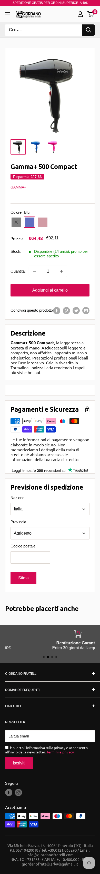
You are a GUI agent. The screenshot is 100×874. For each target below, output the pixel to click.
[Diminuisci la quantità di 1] (34, 271)
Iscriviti (19, 763)
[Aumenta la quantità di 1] (61, 271)
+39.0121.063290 (62, 850)
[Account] (80, 14)
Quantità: (18, 271)
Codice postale (23, 546)
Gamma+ (18, 187)
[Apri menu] (7, 14)
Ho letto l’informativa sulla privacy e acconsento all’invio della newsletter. (46, 749)
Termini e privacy (60, 752)
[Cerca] (88, 30)
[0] (90, 14)
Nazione (17, 497)
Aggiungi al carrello (50, 290)
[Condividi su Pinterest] (66, 310)
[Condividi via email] (85, 310)
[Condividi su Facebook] (56, 310)
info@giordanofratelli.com (50, 854)
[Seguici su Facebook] (8, 792)
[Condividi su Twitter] (76, 310)
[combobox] (43, 30)
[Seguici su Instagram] (18, 792)
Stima (23, 578)
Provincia (18, 522)
